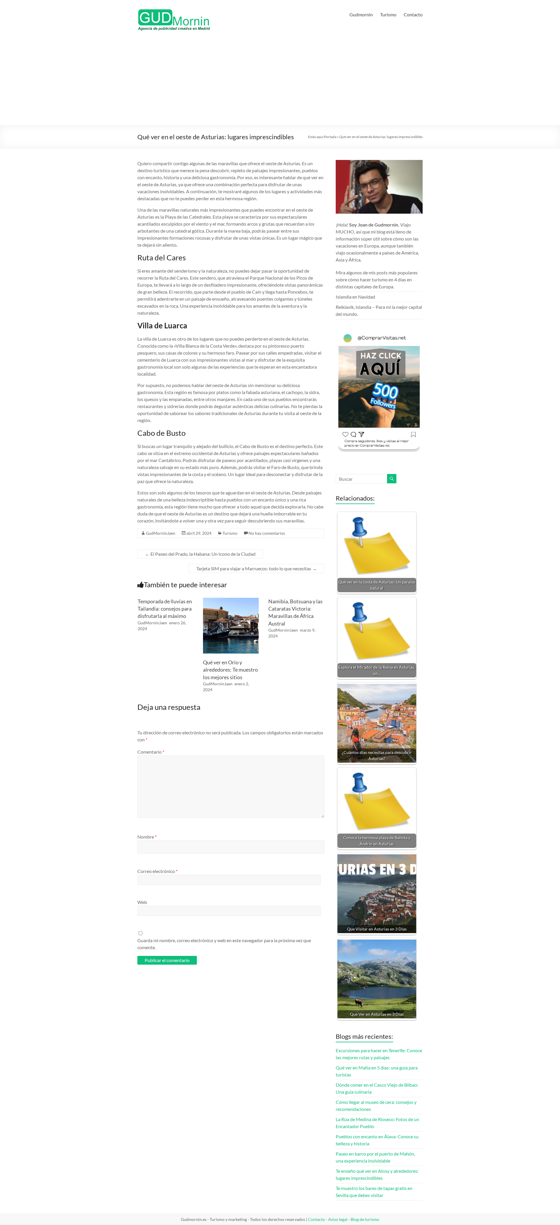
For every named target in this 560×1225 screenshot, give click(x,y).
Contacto (413, 14)
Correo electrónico (157, 871)
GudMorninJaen (160, 533)
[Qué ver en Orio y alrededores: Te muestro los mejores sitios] (231, 600)
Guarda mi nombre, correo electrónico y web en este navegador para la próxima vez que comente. (224, 944)
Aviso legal (337, 1219)
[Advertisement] (280, 82)
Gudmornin (361, 14)
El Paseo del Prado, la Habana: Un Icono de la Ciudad (200, 554)
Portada (330, 137)
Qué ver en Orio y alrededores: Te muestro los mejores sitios (230, 669)
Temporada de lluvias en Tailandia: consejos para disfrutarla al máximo (165, 608)
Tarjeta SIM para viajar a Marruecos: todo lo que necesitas (256, 568)
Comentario (150, 751)
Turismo (388, 14)
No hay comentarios (267, 533)
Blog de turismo (365, 1219)
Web (142, 902)
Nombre (147, 836)
